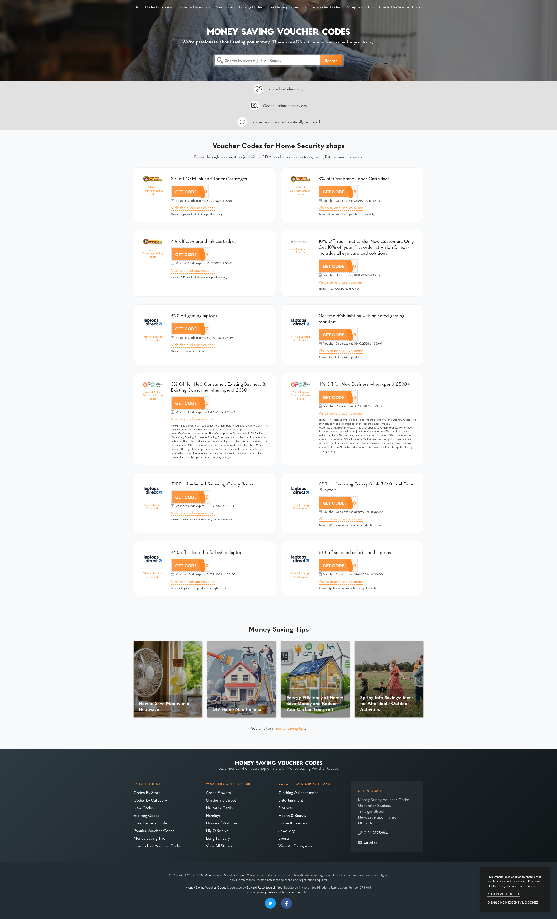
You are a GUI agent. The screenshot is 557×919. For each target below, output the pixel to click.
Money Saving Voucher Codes (225, 875)
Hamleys (213, 815)
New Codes (225, 6)
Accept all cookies (503, 894)
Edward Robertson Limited (264, 887)
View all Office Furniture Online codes (153, 395)
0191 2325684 (376, 832)
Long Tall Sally (218, 838)
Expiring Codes (250, 6)
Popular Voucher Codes (322, 6)
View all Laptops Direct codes (152, 338)
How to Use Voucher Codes (400, 6)
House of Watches (222, 823)
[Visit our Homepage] (278, 30)
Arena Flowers (218, 792)
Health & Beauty (292, 815)
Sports (284, 838)
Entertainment (290, 800)
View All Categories (295, 845)
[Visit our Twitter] (270, 903)
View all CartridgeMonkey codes (153, 191)
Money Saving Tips (359, 6)
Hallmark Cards (219, 807)
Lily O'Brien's (217, 830)
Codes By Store (157, 6)
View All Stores (219, 845)
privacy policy (266, 892)
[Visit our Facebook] (286, 903)
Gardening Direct (221, 800)
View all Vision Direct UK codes (300, 250)
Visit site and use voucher (193, 207)
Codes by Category (192, 6)
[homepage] (137, 6)
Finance (285, 807)
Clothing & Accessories (298, 792)
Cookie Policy (496, 886)
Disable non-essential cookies (513, 902)
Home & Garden (292, 823)
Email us (371, 842)
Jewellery (286, 830)
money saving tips (290, 728)
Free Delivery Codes (283, 6)
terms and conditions (296, 892)
